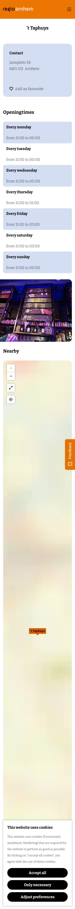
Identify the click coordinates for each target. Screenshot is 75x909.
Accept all (37, 873)
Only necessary (37, 885)
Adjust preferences (38, 897)
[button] (37, 633)
